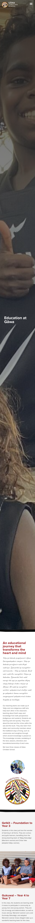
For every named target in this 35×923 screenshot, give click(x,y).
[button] (31, 4)
